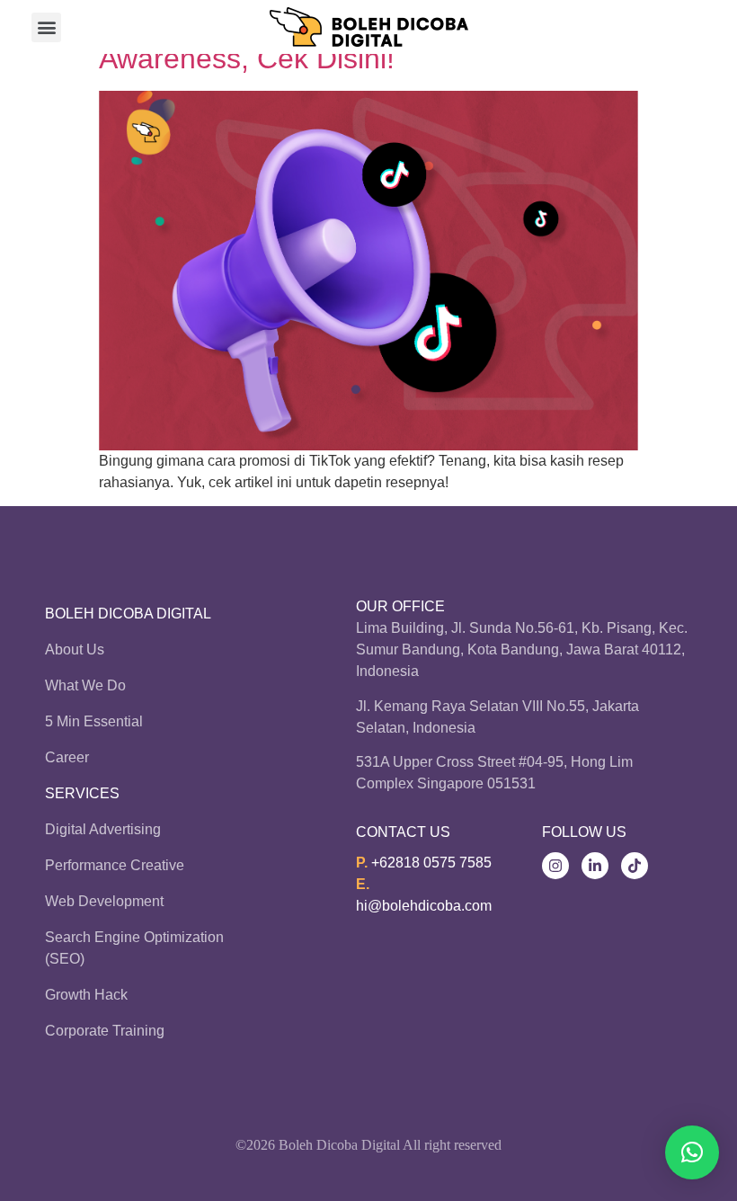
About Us (74, 649)
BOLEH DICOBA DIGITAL (128, 613)
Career (67, 757)
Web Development (104, 901)
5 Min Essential (94, 721)
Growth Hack (86, 994)
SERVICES (82, 793)
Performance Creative (114, 865)
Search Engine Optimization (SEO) (134, 948)
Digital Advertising (103, 829)
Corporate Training (104, 1030)
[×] (692, 1152)
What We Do (85, 685)
